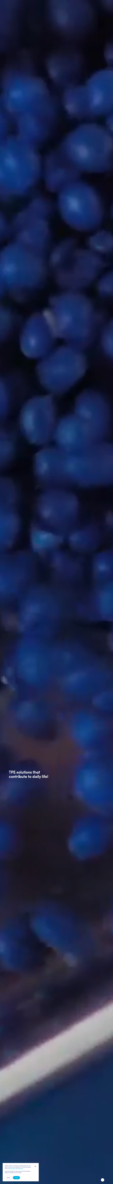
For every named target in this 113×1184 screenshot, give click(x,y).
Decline (8, 1177)
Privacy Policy (12, 1168)
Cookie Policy (20, 1168)
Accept (16, 1177)
